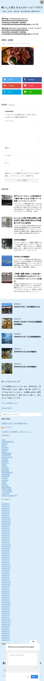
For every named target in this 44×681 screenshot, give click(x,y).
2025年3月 (6, 537)
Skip (27, 676)
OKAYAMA (6, 474)
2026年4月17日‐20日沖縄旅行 (25, 352)
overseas (5, 480)
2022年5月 (6, 595)
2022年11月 (6, 584)
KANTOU (5, 463)
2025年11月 (6, 522)
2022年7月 (6, 591)
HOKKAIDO (6, 455)
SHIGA (4, 482)
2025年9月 (6, 526)
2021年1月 (6, 618)
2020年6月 (6, 633)
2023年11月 (6, 569)
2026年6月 (6, 508)
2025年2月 (6, 540)
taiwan (4, 484)
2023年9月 (6, 571)
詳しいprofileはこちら (10, 403)
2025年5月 (6, 533)
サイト (7, 163)
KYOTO (5, 467)
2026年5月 (6, 511)
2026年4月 (6, 513)
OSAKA (5, 478)
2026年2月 (6, 517)
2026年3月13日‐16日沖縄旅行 (25, 367)
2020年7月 (6, 631)
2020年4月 (6, 638)
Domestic (5, 447)
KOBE (4, 465)
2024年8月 (6, 551)
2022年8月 (6, 589)
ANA (3, 440)
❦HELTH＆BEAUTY (9, 496)
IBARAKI (5, 461)
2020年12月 (6, 620)
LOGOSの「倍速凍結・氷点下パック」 (17, 432)
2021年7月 (6, 609)
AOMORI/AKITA (8, 442)
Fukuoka (5, 449)
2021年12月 (6, 602)
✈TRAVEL (6, 494)
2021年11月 (6, 604)
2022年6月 (6, 593)
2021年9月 (6, 606)
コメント (9, 121)
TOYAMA (5, 486)
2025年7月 (6, 528)
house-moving (7, 457)
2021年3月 (6, 613)
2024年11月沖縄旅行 (22, 257)
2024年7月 (6, 553)
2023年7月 (6, 575)
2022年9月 (6, 586)
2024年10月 (6, 546)
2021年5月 (6, 611)
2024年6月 (6, 555)
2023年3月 (6, 580)
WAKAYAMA (6, 488)
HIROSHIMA (6, 453)
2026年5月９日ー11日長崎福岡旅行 (27, 337)
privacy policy (7, 408)
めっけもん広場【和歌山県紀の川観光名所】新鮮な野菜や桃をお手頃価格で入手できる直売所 (27, 220)
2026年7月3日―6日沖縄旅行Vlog (27, 307)
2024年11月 (6, 544)
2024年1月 (6, 564)
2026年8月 (6, 504)
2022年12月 (6, 582)
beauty (4, 446)
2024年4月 (6, 560)
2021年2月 (6, 615)
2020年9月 (6, 627)
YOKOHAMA (7, 490)
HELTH (4, 451)
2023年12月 (6, 566)
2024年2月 (6, 562)
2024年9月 (6, 548)
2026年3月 (6, 515)
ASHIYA (5, 444)
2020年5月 (6, 635)
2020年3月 (6, 640)
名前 (7, 148)
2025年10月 (6, 524)
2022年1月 (6, 600)
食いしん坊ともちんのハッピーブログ (22, 7)
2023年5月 (6, 577)
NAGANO (5, 468)
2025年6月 (6, 531)
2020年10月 (6, 624)
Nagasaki (5, 470)
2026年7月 (6, 506)
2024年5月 (6, 557)
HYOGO (5, 459)
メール (8, 155)
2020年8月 (6, 629)
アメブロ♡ (8, 427)
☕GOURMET (7, 492)
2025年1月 (6, 542)
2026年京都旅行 (20, 240)
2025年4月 (6, 535)
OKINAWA (6, 476)
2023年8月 (6, 573)
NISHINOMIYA (7, 472)
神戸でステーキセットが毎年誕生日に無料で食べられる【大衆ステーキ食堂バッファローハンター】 (27, 198)
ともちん (11, 105)
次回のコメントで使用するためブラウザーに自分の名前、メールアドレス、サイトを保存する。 (22, 174)
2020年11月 (6, 622)
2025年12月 (6, 519)
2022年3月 (6, 598)
